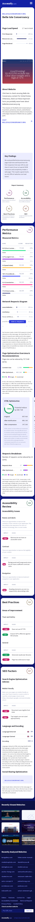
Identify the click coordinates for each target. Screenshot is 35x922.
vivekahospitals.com (9, 862)
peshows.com (22, 886)
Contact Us (20, 898)
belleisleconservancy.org (14, 14)
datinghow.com (7, 867)
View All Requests (17, 322)
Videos (4, 898)
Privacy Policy (6, 904)
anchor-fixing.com (8, 872)
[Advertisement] (17, 53)
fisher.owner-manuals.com (26, 857)
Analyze (29, 911)
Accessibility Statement (10, 901)
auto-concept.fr (7, 881)
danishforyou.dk (23, 862)
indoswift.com (6, 891)
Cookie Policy (18, 904)
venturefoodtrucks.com (26, 872)
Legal (29, 898)
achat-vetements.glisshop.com (26, 891)
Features (11, 898)
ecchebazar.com (7, 886)
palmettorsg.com (24, 881)
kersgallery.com (7, 857)
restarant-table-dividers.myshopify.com (26, 876)
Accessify (9, 3)
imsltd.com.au (23, 867)
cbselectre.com (7, 876)
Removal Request (26, 901)
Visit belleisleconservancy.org (14, 121)
